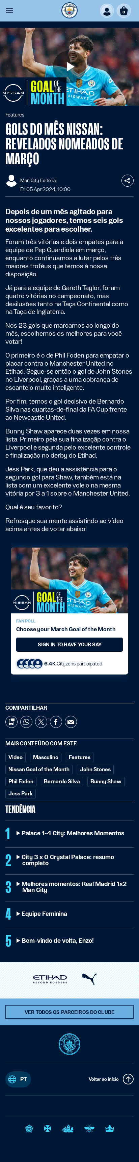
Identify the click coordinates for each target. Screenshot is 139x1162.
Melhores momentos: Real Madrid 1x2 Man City (74, 887)
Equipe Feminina (44, 914)
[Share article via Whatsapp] (26, 722)
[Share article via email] (71, 722)
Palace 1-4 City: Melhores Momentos (73, 833)
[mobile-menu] (9, 11)
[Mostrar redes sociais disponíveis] (127, 181)
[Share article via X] (41, 722)
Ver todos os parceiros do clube (69, 1012)
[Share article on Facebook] (56, 722)
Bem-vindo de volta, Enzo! (58, 941)
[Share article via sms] (11, 722)
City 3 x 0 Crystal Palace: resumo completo (68, 860)
